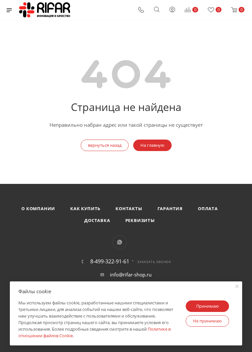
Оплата (208, 208)
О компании (38, 208)
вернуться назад (104, 145)
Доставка (97, 220)
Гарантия (170, 208)
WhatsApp (120, 242)
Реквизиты (140, 220)
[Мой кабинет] (172, 10)
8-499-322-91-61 (109, 261)
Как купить (85, 208)
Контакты (129, 208)
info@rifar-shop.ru (131, 274)
